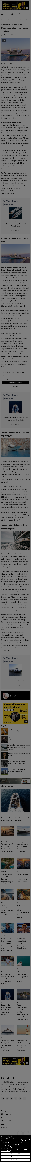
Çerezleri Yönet (15, 1157)
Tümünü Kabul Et (15, 1154)
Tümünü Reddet (15, 1160)
